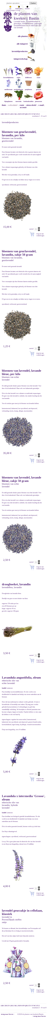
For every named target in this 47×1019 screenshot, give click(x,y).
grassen (38, 89)
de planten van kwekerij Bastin (26, 15)
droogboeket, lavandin (16, 584)
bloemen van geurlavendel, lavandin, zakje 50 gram (19, 253)
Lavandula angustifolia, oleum (21, 677)
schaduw (27, 8)
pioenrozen (38, 101)
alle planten (23, 36)
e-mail (41, 105)
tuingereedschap (21, 59)
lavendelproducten (20, 51)
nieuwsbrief (31, 105)
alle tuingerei (22, 44)
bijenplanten (8, 101)
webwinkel (12, 105)
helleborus (28, 77)
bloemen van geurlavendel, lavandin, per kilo (19, 133)
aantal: (31, 229)
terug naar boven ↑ (7, 1014)
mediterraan (8, 89)
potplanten (28, 89)
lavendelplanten (8, 77)
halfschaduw (18, 8)
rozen (38, 77)
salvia (18, 77)
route (22, 105)
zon (10, 8)
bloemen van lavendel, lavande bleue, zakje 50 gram (21, 479)
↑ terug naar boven (39, 1016)
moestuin (18, 101)
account (23, 107)
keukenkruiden (28, 101)
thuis (4, 105)
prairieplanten (18, 89)
